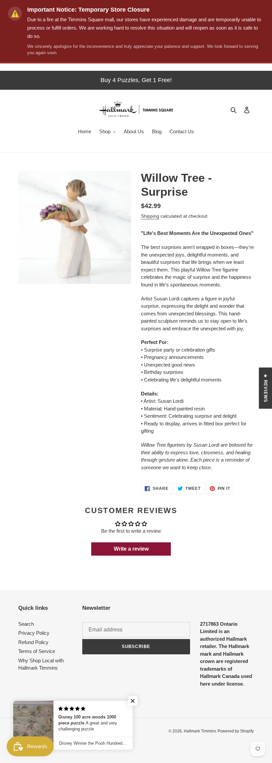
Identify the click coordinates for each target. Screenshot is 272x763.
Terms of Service (36, 651)
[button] (133, 701)
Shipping (150, 216)
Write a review (131, 549)
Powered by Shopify (236, 731)
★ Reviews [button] (265, 388)
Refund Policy (33, 642)
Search (26, 624)
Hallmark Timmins (200, 731)
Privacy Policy (33, 633)
